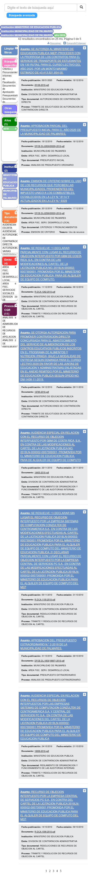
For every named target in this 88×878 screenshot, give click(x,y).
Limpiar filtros (9, 50)
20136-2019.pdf (42, 85)
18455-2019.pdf (42, 472)
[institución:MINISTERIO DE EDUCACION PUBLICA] (73, 27)
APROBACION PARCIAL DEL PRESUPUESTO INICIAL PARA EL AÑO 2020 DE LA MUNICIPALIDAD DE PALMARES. (50, 129)
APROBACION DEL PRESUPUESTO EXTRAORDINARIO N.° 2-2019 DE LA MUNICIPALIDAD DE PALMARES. (48, 644)
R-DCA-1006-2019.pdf (45, 831)
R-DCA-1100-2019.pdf (45, 599)
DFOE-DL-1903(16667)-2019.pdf (50, 660)
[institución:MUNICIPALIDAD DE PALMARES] (74, 27)
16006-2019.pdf (42, 751)
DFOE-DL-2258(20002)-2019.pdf (50, 213)
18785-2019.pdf (42, 391)
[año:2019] (76, 27)
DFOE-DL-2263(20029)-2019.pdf (50, 146)
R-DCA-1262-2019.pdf (45, 291)
